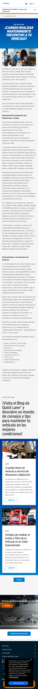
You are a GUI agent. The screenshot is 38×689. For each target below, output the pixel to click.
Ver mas (19, 579)
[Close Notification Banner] (35, 9)
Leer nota (11, 500)
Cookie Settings (18, 683)
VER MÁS (7, 605)
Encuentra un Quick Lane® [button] (19, 633)
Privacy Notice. (14, 677)
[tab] (19, 646)
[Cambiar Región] (26, 4)
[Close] (31, 661)
